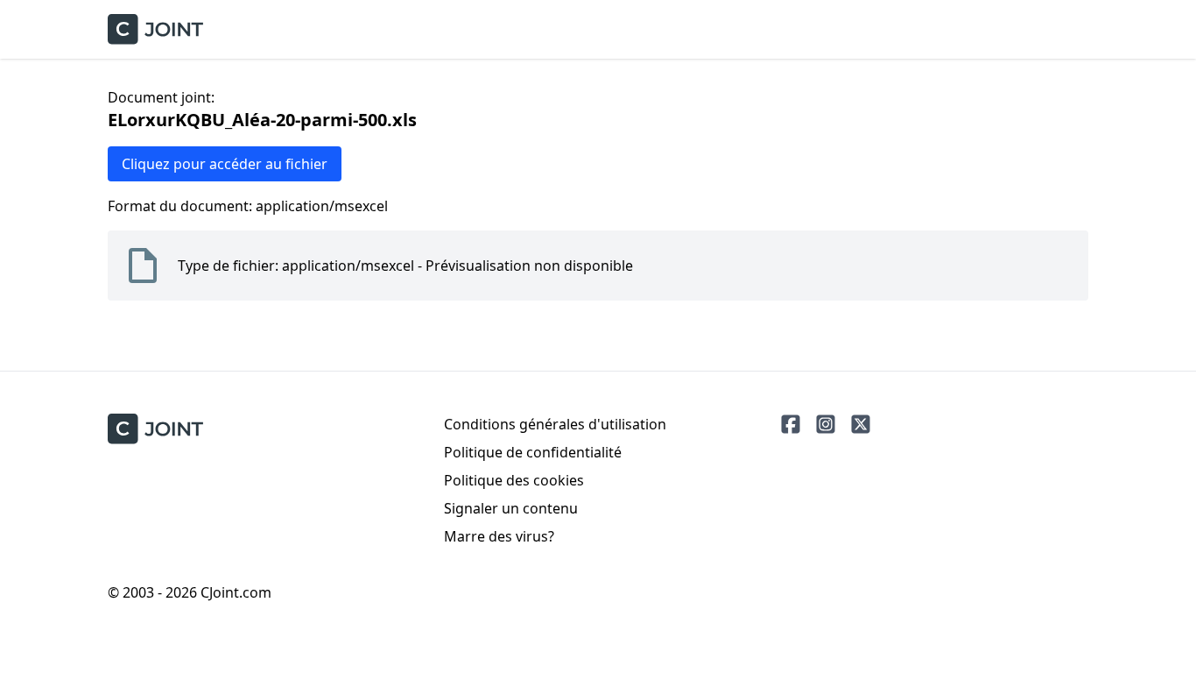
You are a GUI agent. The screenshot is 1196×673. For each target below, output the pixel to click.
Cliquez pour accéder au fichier (224, 164)
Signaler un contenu (511, 508)
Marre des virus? (499, 536)
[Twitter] (860, 424)
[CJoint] (155, 429)
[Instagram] (825, 424)
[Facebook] (790, 424)
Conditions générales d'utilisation (555, 424)
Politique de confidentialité (533, 452)
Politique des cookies (514, 480)
